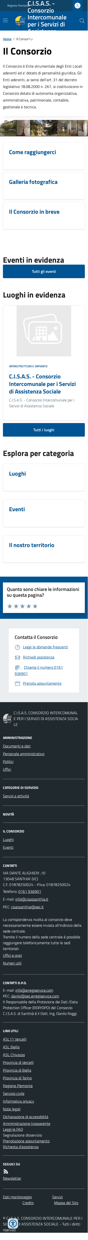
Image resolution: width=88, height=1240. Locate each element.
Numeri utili (12, 963)
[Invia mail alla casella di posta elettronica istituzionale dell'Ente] (31, 899)
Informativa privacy (18, 1101)
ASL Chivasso (14, 1055)
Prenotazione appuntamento (26, 1141)
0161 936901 (29, 891)
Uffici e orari (12, 955)
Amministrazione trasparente (26, 1123)
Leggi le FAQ (13, 1129)
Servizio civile (13, 1093)
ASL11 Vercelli (14, 1039)
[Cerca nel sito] (80, 21)
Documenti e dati (16, 746)
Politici (8, 761)
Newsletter (12, 1178)
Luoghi (8, 839)
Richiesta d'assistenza (21, 1147)
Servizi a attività (16, 796)
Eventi (8, 847)
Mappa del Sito (66, 1203)
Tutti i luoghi (43, 430)
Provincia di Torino (17, 1078)
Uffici (7, 769)
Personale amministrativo (23, 754)
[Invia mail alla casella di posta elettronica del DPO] (34, 990)
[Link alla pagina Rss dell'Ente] (6, 1171)
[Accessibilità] (13, 1223)
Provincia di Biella (17, 1070)
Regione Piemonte (18, 1086)
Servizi (57, 1197)
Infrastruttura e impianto (28, 366)
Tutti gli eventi (44, 271)
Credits (28, 1203)
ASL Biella (11, 1047)
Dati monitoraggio (17, 1197)
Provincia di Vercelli (18, 1062)
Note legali (11, 1109)
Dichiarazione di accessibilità (25, 1117)
